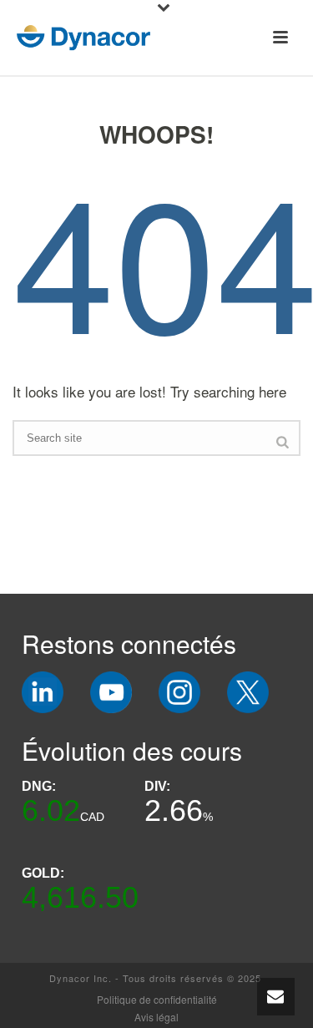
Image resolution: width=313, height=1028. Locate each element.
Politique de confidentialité (157, 999)
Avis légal (156, 1017)
